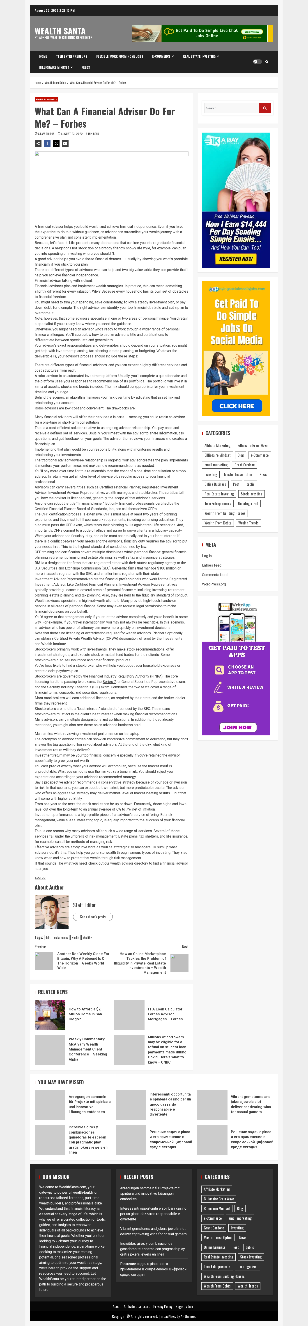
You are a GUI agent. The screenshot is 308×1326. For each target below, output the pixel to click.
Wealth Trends (248, 523)
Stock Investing (251, 494)
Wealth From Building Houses (225, 513)
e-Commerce (161, 56)
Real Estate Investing (199, 56)
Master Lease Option (238, 474)
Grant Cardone (244, 465)
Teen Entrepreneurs (71, 56)
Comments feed (215, 575)
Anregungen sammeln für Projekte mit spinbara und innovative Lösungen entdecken (50, 1105)
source (40, 877)
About (117, 1306)
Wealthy (87, 937)
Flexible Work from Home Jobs (119, 56)
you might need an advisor (73, 329)
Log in (207, 556)
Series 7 (109, 682)
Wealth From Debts (46, 99)
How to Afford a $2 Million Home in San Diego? (50, 1015)
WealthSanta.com (72, 1187)
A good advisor (47, 259)
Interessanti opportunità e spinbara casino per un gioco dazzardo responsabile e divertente (131, 1105)
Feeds (86, 67)
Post (236, 484)
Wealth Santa (60, 30)
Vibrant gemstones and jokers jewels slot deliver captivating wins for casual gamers (212, 1105)
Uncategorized (248, 503)
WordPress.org (214, 584)
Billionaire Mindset (54, 67)
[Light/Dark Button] (257, 61)
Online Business (215, 484)
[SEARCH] (265, 108)
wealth (75, 937)
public (250, 484)
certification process (65, 514)
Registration (184, 1306)
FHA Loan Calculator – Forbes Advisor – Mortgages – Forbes (129, 1015)
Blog (241, 455)
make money (61, 937)
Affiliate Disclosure (137, 1306)
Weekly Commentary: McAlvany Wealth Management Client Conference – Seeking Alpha (50, 1050)
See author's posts (93, 916)
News (263, 474)
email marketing (216, 465)
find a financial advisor (170, 863)
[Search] (266, 61)
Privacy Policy (162, 1306)
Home (43, 56)
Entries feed (211, 565)
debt (48, 937)
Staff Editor (46, 134)
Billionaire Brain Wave (252, 445)
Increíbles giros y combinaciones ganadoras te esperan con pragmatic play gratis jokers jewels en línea (50, 1140)
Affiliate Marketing (217, 445)
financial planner (90, 503)
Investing (211, 474)
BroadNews (168, 1316)
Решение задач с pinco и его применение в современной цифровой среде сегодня (131, 1140)
